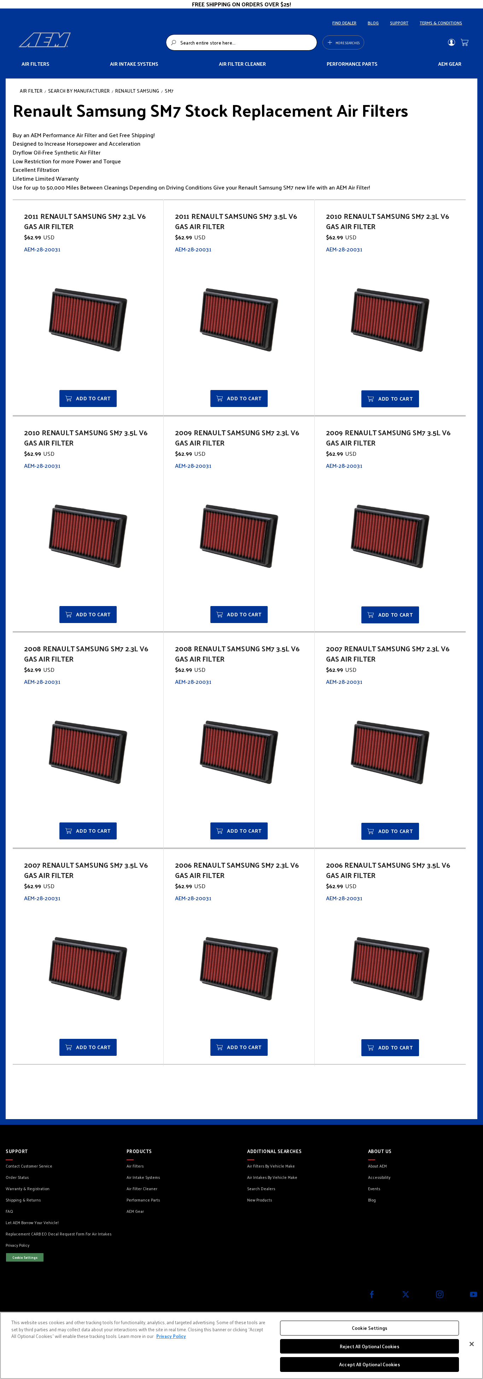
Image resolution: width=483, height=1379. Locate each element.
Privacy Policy (171, 1336)
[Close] (471, 1344)
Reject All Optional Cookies (369, 1346)
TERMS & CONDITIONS (441, 23)
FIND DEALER (344, 23)
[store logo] (90, 42)
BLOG (373, 23)
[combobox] (241, 42)
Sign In (451, 42)
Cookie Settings (24, 1257)
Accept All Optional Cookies (369, 1364)
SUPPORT (399, 23)
